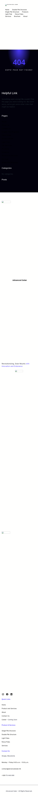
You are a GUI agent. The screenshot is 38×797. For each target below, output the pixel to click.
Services (8, 16)
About (25, 16)
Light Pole (8, 14)
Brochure (17, 16)
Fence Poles (19, 14)
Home (7, 9)
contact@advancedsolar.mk (11, 769)
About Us (5, 125)
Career (4, 719)
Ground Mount (7, 139)
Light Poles (5, 738)
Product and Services (9, 708)
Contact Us (6, 128)
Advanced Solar (19, 280)
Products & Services (10, 156)
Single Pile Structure (12, 12)
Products (25, 12)
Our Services (7, 145)
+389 (3, 775)
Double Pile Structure (19, 9)
